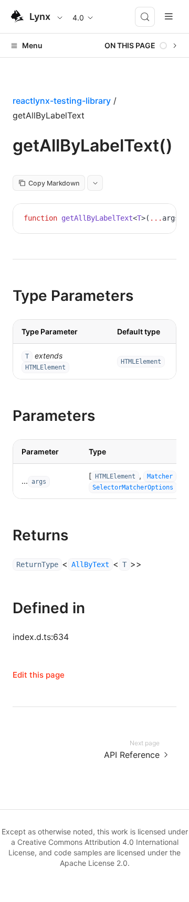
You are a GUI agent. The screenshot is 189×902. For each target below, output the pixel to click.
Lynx (39, 16)
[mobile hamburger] (168, 16)
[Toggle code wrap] (144, 219)
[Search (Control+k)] (145, 17)
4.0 (78, 17)
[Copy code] (160, 219)
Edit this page (39, 675)
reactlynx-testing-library (62, 100)
